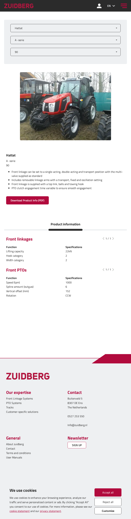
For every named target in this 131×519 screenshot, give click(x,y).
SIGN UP (77, 445)
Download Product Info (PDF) (27, 200)
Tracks (9, 407)
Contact (10, 448)
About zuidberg (15, 444)
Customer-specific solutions (22, 412)
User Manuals (14, 457)
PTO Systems (13, 403)
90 (16, 52)
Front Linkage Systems (19, 398)
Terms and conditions (18, 453)
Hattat (19, 28)
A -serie (19, 40)
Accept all (108, 492)
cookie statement (20, 511)
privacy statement (50, 511)
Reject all (108, 502)
